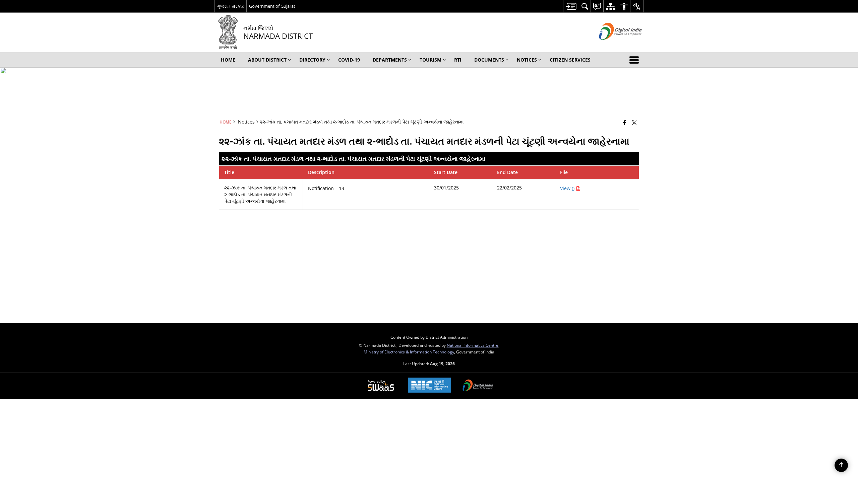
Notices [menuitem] (527, 60)
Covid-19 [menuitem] (349, 60)
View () (568, 188)
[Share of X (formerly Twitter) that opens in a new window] (634, 122)
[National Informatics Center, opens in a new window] (429, 386)
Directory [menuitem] (312, 60)
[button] (635, 60)
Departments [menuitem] (390, 60)
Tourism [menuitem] (430, 60)
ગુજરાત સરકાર (230, 6)
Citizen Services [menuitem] (570, 60)
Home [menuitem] (228, 60)
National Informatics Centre (472, 345)
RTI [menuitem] (458, 60)
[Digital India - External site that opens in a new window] (612, 45)
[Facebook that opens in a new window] (624, 122)
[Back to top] (841, 465)
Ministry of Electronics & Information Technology (409, 351)
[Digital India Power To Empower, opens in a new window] (477, 386)
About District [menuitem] (267, 60)
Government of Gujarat (272, 6)
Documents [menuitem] (489, 60)
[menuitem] (571, 6)
